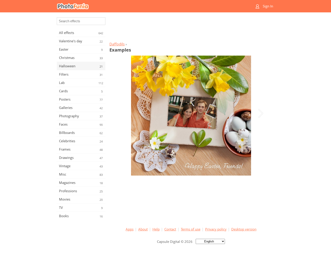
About (143, 229)
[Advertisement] (191, 28)
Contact (170, 229)
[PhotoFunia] (148, 6)
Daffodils (117, 44)
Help (156, 229)
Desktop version (243, 229)
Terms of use (190, 229)
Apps (130, 229)
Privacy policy (216, 229)
